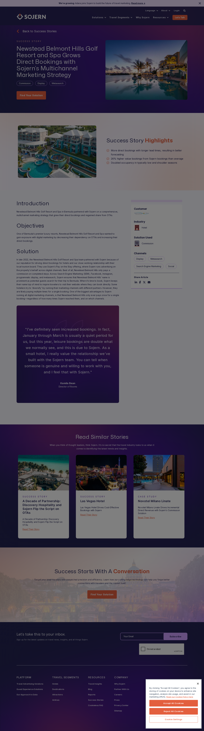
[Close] (198, 683)
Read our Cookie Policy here (179, 697)
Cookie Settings (173, 719)
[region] (174, 704)
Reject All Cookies (174, 711)
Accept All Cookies (173, 703)
